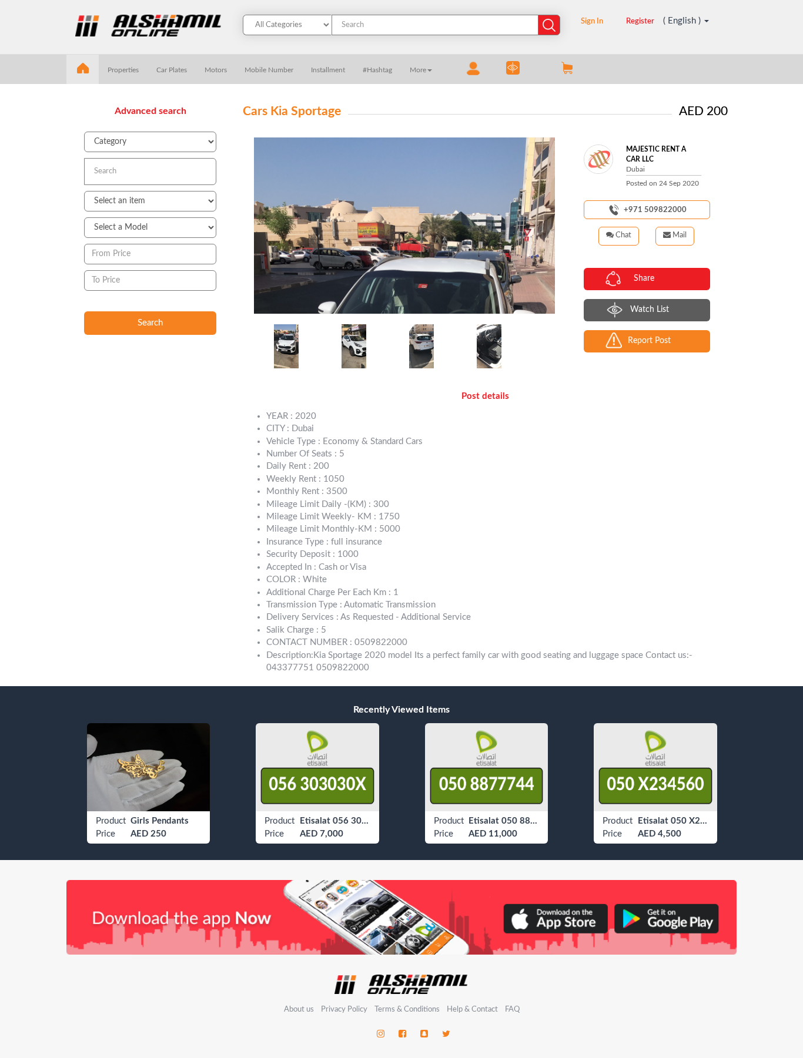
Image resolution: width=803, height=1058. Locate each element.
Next (543, 225)
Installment (328, 69)
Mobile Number (269, 69)
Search (150, 322)
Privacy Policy (345, 1009)
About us (299, 1009)
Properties (123, 69)
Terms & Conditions (407, 1009)
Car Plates (171, 69)
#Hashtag (377, 69)
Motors (216, 69)
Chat (622, 235)
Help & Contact (472, 1009)
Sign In (592, 21)
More (418, 69)
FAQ (512, 1009)
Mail (679, 235)
